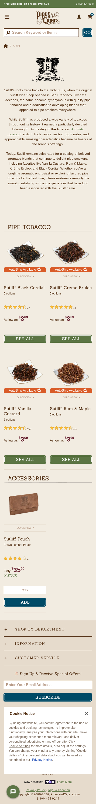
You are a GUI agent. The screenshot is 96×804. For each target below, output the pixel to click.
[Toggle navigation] (7, 16)
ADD (25, 602)
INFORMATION (30, 643)
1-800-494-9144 (85, 3)
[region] (48, 740)
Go (87, 32)
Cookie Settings (19, 746)
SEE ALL (25, 338)
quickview (24, 276)
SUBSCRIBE (47, 697)
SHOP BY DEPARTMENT (40, 629)
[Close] (86, 714)
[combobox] (41, 32)
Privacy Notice (42, 760)
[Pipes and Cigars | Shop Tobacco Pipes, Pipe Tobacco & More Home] (48, 19)
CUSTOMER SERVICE (37, 658)
